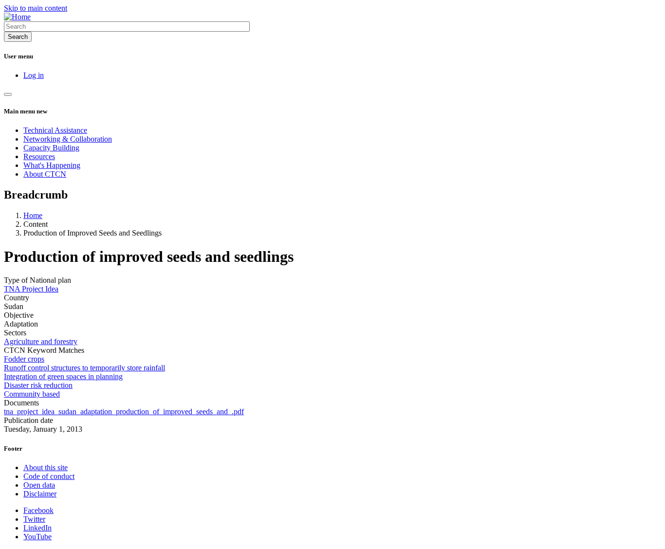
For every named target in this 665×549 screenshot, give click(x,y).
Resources (39, 156)
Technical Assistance (55, 130)
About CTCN (44, 174)
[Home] (17, 17)
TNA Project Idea (31, 289)
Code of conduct (48, 476)
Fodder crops (24, 359)
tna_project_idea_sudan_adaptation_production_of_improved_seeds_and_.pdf (124, 411)
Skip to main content (35, 8)
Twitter (34, 519)
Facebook (38, 510)
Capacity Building (51, 148)
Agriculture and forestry (40, 341)
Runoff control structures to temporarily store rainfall (84, 368)
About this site (45, 467)
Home (32, 215)
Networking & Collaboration (67, 139)
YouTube (37, 536)
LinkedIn (37, 528)
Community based (32, 394)
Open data (39, 485)
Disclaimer (39, 494)
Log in (33, 75)
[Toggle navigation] (8, 94)
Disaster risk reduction (38, 385)
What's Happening (51, 165)
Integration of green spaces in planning (63, 376)
